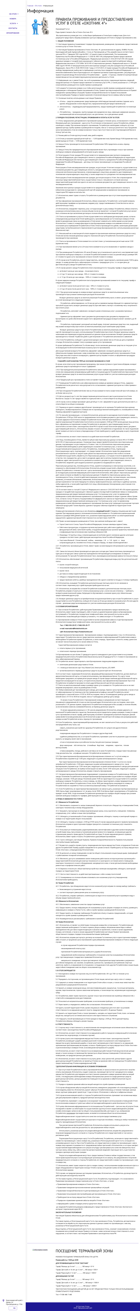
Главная (30, 6)
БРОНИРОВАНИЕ (12, 33)
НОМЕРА (13, 19)
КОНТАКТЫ (13, 28)
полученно (70, 1113)
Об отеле (38, 6)
